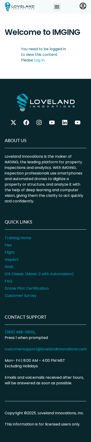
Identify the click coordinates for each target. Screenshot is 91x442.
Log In (39, 60)
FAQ (8, 281)
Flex (8, 245)
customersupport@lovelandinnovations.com (46, 349)
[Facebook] (26, 122)
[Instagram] (39, 122)
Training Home (18, 238)
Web (9, 266)
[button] (57, 7)
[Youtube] (78, 122)
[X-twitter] (13, 122)
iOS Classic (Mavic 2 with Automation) (39, 274)
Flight (10, 252)
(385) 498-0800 (19, 332)
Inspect (12, 259)
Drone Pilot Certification (27, 288)
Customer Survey (20, 295)
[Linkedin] (65, 122)
